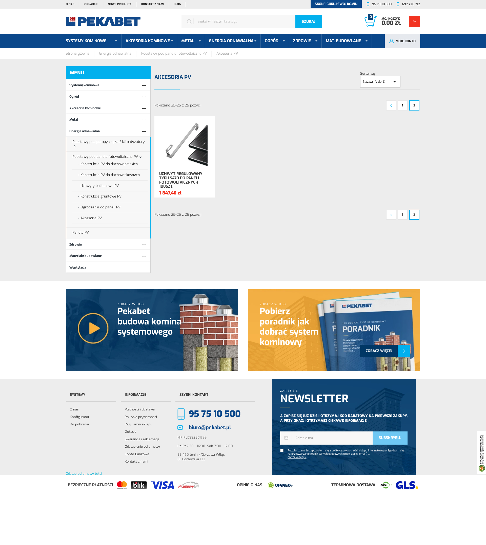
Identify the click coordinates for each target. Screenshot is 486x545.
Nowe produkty (120, 4)
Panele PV (80, 232)
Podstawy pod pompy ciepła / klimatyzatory (108, 141)
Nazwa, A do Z (380, 82)
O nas (70, 4)
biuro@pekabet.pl (210, 427)
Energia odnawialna (84, 131)
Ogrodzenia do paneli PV (100, 207)
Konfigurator (79, 417)
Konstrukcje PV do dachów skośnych (110, 174)
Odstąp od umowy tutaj (84, 473)
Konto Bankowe (137, 454)
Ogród (74, 96)
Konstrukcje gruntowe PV (101, 196)
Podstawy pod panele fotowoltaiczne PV (105, 156)
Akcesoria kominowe (85, 108)
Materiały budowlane (85, 256)
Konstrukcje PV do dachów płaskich (109, 164)
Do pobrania (79, 424)
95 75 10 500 (215, 414)
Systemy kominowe (84, 85)
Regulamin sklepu (138, 424)
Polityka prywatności (141, 417)
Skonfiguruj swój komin (336, 4)
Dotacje (130, 431)
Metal (73, 119)
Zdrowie (75, 244)
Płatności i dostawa (140, 409)
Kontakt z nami (152, 4)
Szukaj (308, 21)
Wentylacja (77, 267)
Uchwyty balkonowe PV (99, 185)
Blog (177, 4)
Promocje (91, 4)
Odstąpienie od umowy (142, 446)
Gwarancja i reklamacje (142, 439)
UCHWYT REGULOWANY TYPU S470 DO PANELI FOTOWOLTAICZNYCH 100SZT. (180, 180)
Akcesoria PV (91, 218)
